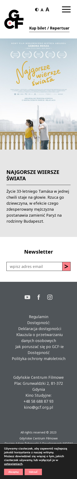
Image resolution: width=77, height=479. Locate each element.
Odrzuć (33, 472)
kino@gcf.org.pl (38, 407)
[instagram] (49, 298)
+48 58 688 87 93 (38, 401)
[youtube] (31, 297)
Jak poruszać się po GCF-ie (38, 346)
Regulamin (38, 316)
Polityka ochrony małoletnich (38, 358)
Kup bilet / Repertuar (49, 28)
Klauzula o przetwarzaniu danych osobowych (38, 337)
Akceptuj (13, 472)
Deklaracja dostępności (38, 328)
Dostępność (39, 352)
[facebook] (42, 298)
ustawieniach (13, 464)
